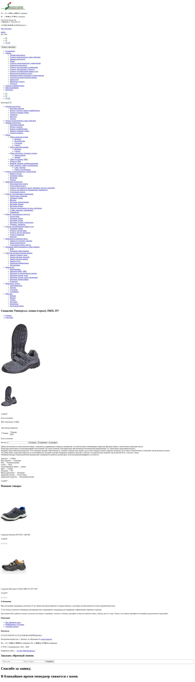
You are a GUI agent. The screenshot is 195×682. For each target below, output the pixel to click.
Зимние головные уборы (19, 131)
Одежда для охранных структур (22, 69)
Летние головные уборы (19, 113)
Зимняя (17, 157)
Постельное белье (17, 306)
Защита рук (14, 80)
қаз (6, 34)
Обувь (12, 61)
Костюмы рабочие (17, 108)
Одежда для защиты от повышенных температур (29, 190)
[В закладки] (4, 543)
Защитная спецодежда (18, 65)
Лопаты (13, 288)
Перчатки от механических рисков (23, 273)
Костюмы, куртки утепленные (21, 222)
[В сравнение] (6, 543)
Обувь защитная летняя (19, 137)
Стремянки (14, 292)
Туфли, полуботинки (22, 169)
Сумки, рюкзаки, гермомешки (21, 210)
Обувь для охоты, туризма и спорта (23, 153)
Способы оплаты (12, 627)
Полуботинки (19, 141)
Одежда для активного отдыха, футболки (26, 208)
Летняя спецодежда (17, 55)
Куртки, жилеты (16, 127)
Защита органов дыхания (19, 257)
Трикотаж (13, 115)
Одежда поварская (17, 235)
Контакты (9, 90)
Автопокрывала (16, 286)
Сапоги (17, 145)
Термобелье (14, 212)
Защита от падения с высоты (21, 241)
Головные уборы (16, 176)
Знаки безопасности (17, 243)
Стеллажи (14, 290)
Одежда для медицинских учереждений (25, 63)
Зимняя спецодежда (17, 59)
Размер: (5, 433)
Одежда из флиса (16, 133)
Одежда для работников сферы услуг (24, 71)
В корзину (32, 442)
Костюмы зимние (16, 204)
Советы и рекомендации (14, 86)
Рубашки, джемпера (17, 224)
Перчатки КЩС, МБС (18, 271)
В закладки (53, 442)
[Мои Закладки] (6, 40)
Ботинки (17, 139)
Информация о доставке (14, 624)
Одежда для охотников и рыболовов (24, 67)
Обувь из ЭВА (15, 161)
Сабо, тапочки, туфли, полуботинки (24, 165)
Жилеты (13, 200)
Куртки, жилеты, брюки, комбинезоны (25, 110)
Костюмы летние (16, 206)
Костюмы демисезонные (19, 202)
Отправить (49, 661)
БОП (12, 249)
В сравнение (42, 442)
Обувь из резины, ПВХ (19, 159)
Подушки (13, 302)
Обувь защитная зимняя (19, 147)
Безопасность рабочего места (21, 73)
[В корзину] (2, 543)
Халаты (13, 119)
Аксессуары (14, 216)
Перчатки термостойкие (19, 279)
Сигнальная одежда (17, 192)
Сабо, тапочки (20, 167)
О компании (10, 51)
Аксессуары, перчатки (18, 196)
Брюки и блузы (16, 174)
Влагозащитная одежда (19, 184)
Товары (8, 53)
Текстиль (13, 84)
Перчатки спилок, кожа (19, 275)
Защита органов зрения (19, 259)
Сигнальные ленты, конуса (20, 245)
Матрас (13, 298)
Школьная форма (12, 88)
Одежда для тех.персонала (20, 233)
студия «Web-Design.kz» (26, 651)
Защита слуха (15, 261)
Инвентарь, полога (17, 82)
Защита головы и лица (18, 255)
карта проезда (46, 639)
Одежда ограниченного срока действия (25, 57)
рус (2, 34)
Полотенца (14, 304)
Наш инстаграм (6, 29)
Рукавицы (14, 281)
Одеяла (12, 300)
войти (3, 32)
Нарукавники (15, 269)
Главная (8, 315)
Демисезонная (19, 155)
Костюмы (13, 178)
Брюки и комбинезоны (18, 129)
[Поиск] (6, 38)
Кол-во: (4, 442)
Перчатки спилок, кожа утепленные (24, 277)
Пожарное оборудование (19, 251)
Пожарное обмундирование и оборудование (27, 75)
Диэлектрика (15, 265)
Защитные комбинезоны (19, 263)
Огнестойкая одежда (18, 186)
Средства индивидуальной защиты (23, 77)
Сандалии (18, 143)
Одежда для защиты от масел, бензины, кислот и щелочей (32, 188)
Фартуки (13, 117)
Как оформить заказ (13, 622)
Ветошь (13, 296)
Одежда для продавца (18, 231)
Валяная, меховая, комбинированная (24, 163)
